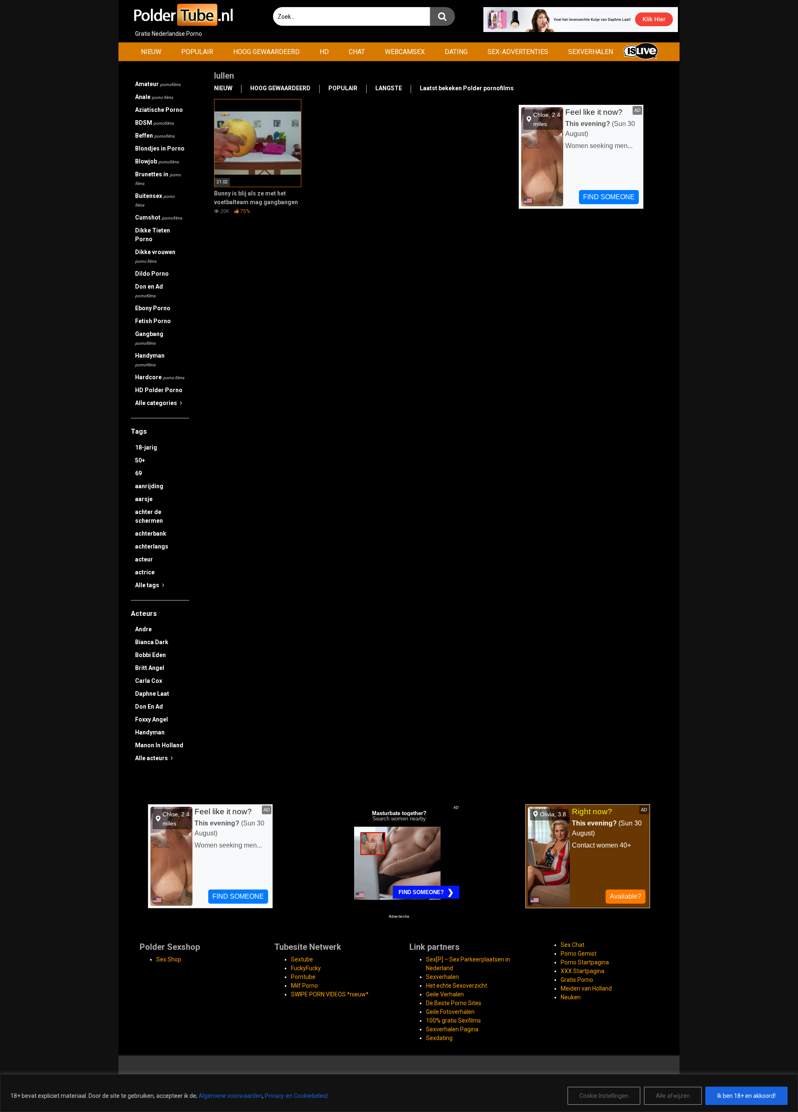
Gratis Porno (577, 979)
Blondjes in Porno (160, 148)
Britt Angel (149, 668)
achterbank (150, 533)
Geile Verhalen (445, 994)
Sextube (302, 959)
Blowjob (157, 161)
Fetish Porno (153, 321)
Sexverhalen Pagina (452, 1029)
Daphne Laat (152, 693)
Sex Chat (572, 944)
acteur (144, 559)
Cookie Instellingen (603, 1095)
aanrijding (149, 486)
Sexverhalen (442, 977)
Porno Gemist (578, 953)
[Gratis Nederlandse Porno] (183, 15)
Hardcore (159, 377)
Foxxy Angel (151, 719)
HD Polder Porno (158, 390)
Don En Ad (149, 706)
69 (138, 473)
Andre (143, 629)
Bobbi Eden (150, 655)
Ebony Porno (152, 308)
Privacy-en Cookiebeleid (296, 1095)
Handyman (150, 359)
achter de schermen (149, 516)
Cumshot (158, 217)
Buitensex (155, 200)
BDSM (154, 122)
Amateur (157, 84)
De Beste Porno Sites (453, 1003)
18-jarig (146, 447)
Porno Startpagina (585, 962)
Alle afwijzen (673, 1095)
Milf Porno (304, 985)
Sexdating (439, 1038)
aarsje (144, 499)
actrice (145, 572)
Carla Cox (148, 680)
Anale (154, 97)
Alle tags (147, 585)
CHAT (357, 52)
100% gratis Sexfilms (453, 1020)
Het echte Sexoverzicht (456, 985)
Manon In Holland (159, 745)
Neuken (571, 997)
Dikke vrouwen (155, 256)
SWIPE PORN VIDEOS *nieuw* (330, 994)
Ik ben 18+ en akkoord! (746, 1095)
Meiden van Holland (586, 988)
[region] (399, 1093)
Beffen (155, 135)
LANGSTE (388, 88)
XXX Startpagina (582, 971)
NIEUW (151, 52)
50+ (140, 460)
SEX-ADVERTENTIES (518, 52)
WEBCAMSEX (405, 52)
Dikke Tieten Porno (152, 234)
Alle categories (156, 403)
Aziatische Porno (159, 109)
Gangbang (149, 338)
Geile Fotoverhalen (450, 1011)
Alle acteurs (152, 758)
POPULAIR (197, 52)
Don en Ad (149, 290)
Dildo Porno (152, 273)
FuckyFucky (306, 968)
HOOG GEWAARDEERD (266, 52)
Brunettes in (158, 178)
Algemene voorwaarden (230, 1095)
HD (324, 52)
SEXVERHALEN (590, 52)
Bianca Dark (151, 642)
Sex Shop (168, 959)
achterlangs (151, 546)
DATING (456, 52)
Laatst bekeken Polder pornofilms (467, 88)
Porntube (303, 977)
